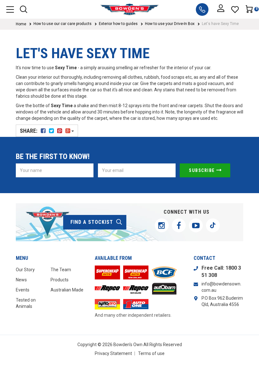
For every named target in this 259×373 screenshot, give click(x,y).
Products (60, 279)
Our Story (25, 269)
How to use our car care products (62, 23)
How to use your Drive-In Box (170, 23)
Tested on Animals (26, 303)
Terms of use (151, 353)
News (21, 279)
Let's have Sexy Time (220, 23)
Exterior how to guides (118, 23)
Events (22, 289)
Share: (29, 130)
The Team (61, 269)
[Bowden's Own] (129, 9)
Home (21, 24)
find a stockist (91, 222)
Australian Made (67, 289)
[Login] (221, 9)
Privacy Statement (113, 353)
